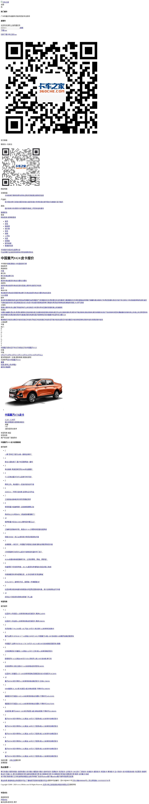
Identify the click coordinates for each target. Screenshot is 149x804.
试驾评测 (27, 195)
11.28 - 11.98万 (10, 420)
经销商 (17, 422)
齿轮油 (142, 300)
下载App (9, 32)
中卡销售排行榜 (57, 774)
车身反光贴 (115, 300)
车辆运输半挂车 (97, 319)
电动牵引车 (10, 276)
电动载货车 (10, 281)
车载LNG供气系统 (77, 302)
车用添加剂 (55, 302)
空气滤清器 (40, 300)
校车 (2, 315)
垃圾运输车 (30, 312)
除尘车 (132, 312)
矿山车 (26, 307)
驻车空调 (74, 300)
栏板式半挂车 (27, 319)
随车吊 (68, 312)
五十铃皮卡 (118, 771)
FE (11, 774)
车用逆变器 (107, 300)
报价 (6, 422)
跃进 (87, 774)
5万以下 (3, 355)
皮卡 (2, 288)
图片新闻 (8, 208)
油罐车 (8, 312)
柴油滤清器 (24, 300)
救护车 (19, 315)
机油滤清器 (32, 300)
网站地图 (23, 776)
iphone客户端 (47, 776)
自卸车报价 (32, 202)
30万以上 (39, 355)
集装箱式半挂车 (6, 319)
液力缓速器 (66, 300)
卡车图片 (4, 250)
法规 (25, 252)
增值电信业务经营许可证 (17, 780)
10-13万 (17, 355)
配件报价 (47, 202)
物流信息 (40, 195)
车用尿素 (51, 300)
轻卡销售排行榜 (45, 774)
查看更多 (4, 212)
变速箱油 (80, 300)
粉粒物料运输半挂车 (84, 319)
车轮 (46, 300)
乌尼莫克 (138, 771)
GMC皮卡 (76, 771)
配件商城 (27, 208)
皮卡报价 (29, 771)
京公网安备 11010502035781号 (99, 780)
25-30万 (33, 355)
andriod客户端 (57, 776)
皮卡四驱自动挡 (128, 771)
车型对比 (10, 250)
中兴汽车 (17, 347)
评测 (22, 252)
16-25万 (28, 355)
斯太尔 (3, 774)
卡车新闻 (8, 195)
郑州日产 (10, 347)
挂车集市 (40, 208)
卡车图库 (18, 264)
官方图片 (60, 202)
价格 (5, 367)
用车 (18, 252)
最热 (2, 367)
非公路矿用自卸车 (17, 307)
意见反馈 (70, 776)
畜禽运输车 (26, 315)
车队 (31, 252)
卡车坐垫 (33, 302)
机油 (15, 300)
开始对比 (4, 800)
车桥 (18, 300)
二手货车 (34, 208)
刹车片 (11, 302)
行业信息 (10, 252)
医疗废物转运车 (40, 315)
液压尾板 (17, 302)
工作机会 (17, 776)
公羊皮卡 (69, 771)
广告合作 (39, 776)
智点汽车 (23, 347)
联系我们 (10, 776)
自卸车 (3, 285)
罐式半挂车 (73, 319)
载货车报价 (23, 202)
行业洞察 (4, 252)
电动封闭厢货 (14, 293)
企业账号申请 (31, 776)
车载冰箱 (96, 300)
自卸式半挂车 (36, 285)
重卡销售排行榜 (68, 774)
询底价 (21, 422)
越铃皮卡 (97, 771)
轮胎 (12, 300)
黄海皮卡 (111, 771)
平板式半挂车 (36, 319)
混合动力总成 (25, 302)
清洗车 (94, 312)
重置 (2, 362)
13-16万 (23, 355)
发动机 (3, 300)
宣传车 (56, 315)
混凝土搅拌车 (27, 285)
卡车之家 (12, 760)
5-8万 (8, 355)
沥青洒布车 (143, 312)
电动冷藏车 (18, 281)
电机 (138, 300)
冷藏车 (24, 281)
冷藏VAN (62, 315)
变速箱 (8, 300)
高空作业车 (58, 312)
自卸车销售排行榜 (32, 774)
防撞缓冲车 (50, 315)
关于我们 (4, 776)
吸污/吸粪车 (38, 312)
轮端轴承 (67, 302)
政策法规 (34, 195)
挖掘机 (50, 307)
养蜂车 (6, 315)
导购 (15, 252)
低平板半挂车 (54, 319)
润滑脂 (86, 300)
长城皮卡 (90, 771)
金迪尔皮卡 (47, 771)
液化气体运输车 (108, 312)
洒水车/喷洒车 (16, 312)
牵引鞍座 (48, 302)
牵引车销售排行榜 (19, 774)
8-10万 (12, 355)
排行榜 (24, 264)
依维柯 (144, 771)
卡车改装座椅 (132, 300)
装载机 (60, 307)
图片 (13, 422)
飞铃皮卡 (83, 771)
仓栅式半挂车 (17, 319)
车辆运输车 (13, 315)
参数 (9, 422)
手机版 (64, 776)
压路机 (45, 307)
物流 (28, 252)
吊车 (41, 307)
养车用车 (21, 195)
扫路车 (64, 312)
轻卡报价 (8, 202)
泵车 (38, 307)
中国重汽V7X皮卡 (14, 414)
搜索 (21, 28)
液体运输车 (88, 312)
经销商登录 (12, 217)
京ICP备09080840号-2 (81, 780)
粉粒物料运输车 (48, 312)
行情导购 (14, 195)
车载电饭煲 (40, 302)
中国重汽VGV (32, 347)
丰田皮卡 (104, 771)
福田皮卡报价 (38, 771)
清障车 (23, 312)
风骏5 (8, 774)
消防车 (73, 312)
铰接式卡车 (32, 307)
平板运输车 (80, 312)
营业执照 (4, 780)
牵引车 (3, 276)
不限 (2, 271)
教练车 (99, 312)
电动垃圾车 (18, 285)
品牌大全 (17, 250)
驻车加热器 (58, 300)
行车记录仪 (123, 300)
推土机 (55, 307)
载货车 (3, 281)
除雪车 (116, 312)
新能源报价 (11, 264)
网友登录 (4, 217)
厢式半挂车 (45, 319)
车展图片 (53, 202)
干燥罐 (90, 300)
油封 (7, 302)
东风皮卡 (62, 771)
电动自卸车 (10, 285)
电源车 (32, 315)
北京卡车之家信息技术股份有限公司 (56, 784)
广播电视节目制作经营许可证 (36, 780)
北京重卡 (82, 774)
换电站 (61, 302)
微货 (76, 774)
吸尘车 (137, 312)
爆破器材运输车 (124, 312)
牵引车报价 (15, 202)
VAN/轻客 (4, 295)
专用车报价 (40, 202)
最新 (9, 367)
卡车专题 (21, 208)
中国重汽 (4, 347)
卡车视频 (14, 208)
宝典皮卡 (55, 771)
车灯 (101, 300)
